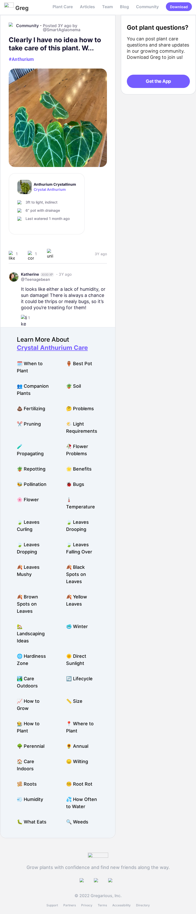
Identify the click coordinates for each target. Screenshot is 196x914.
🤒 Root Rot (79, 784)
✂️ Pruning (29, 424)
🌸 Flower (28, 499)
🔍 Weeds (77, 821)
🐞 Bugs (75, 484)
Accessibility (121, 905)
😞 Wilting (77, 761)
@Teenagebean (35, 279)
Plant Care (63, 6)
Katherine (30, 274)
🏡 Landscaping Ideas (31, 633)
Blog (124, 6)
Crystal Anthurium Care (52, 347)
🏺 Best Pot (79, 363)
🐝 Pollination (31, 484)
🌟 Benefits (79, 469)
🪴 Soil (73, 386)
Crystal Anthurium (50, 189)
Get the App (158, 81)
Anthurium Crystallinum (55, 184)
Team (107, 6)
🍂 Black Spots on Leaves (76, 574)
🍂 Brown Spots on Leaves (27, 604)
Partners (69, 905)
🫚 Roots (27, 784)
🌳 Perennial (30, 746)
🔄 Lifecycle (79, 678)
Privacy (86, 905)
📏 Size (74, 701)
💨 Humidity (30, 799)
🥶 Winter (77, 626)
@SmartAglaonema (61, 29)
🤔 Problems (80, 408)
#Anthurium (21, 59)
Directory (143, 905)
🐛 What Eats (31, 821)
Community (147, 6)
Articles (87, 6)
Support (52, 905)
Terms (102, 905)
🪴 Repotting (31, 469)
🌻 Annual (77, 746)
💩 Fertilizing (31, 408)
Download (179, 7)
